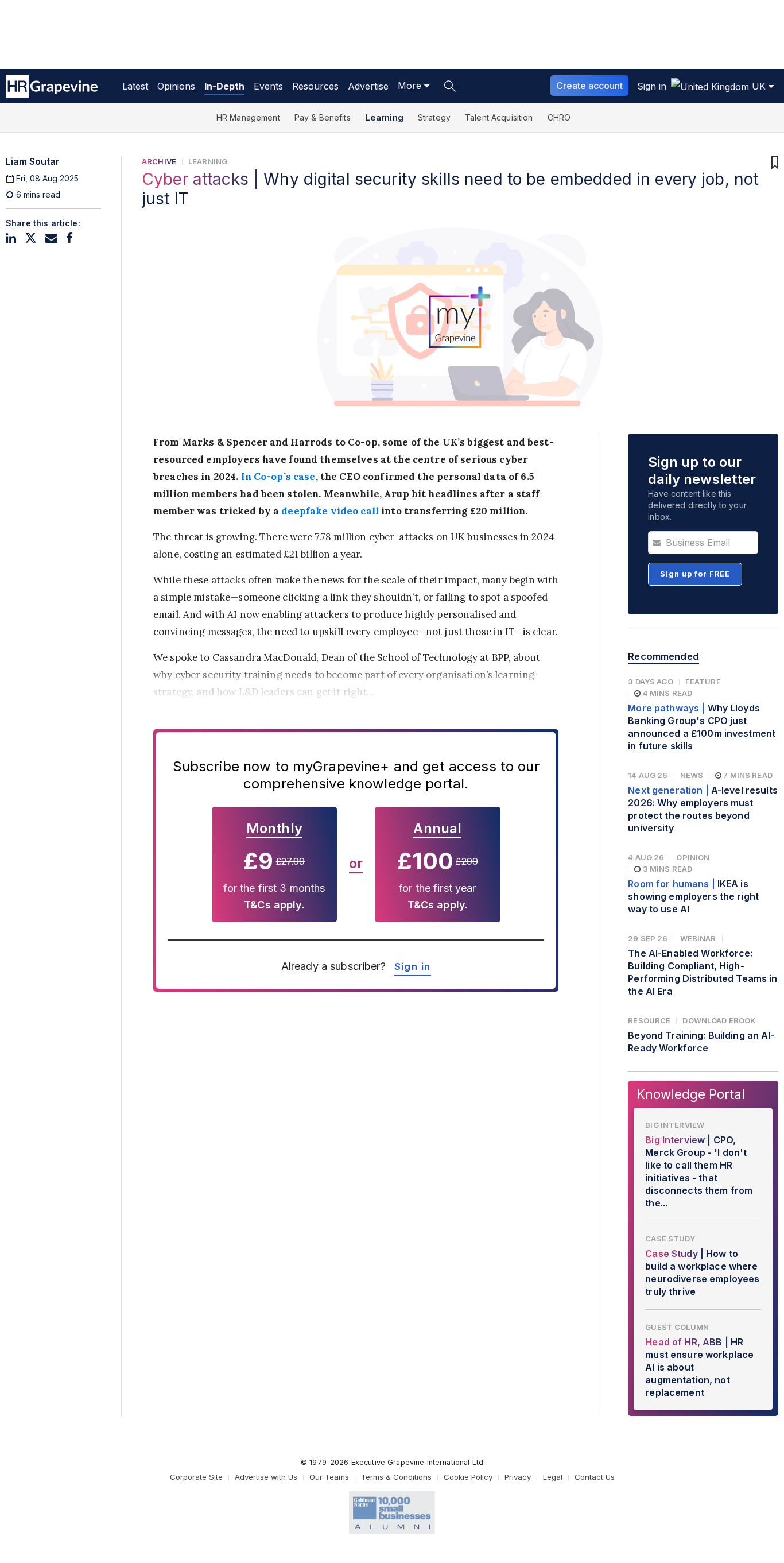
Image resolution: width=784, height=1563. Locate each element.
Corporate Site (196, 1476)
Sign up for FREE (695, 574)
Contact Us (595, 1476)
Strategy (434, 117)
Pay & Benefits (322, 117)
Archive (159, 161)
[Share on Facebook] (69, 238)
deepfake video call (330, 511)
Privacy (517, 1476)
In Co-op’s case (276, 476)
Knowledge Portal (690, 1094)
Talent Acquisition (499, 117)
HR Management (248, 117)
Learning (384, 117)
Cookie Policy (468, 1476)
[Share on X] (31, 238)
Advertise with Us (266, 1476)
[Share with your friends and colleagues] (51, 238)
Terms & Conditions (396, 1476)
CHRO (559, 117)
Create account (589, 85)
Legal (552, 1476)
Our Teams (329, 1476)
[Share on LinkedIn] (11, 238)
